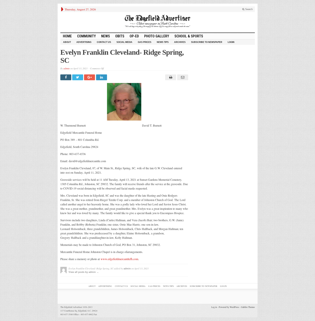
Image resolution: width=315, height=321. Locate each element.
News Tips (163, 42)
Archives (180, 42)
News (105, 36)
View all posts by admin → (84, 272)
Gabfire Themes (248, 306)
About (67, 42)
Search (248, 9)
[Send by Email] (182, 77)
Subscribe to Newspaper (206, 42)
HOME (67, 36)
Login (231, 42)
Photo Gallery (156, 36)
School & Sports (188, 36)
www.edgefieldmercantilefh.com (119, 259)
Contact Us (104, 42)
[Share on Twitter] (78, 77)
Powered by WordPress (229, 306)
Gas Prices (144, 42)
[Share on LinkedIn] (102, 77)
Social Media (124, 42)
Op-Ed (134, 36)
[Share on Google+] (90, 77)
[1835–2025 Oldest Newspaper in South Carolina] (157, 21)
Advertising (83, 42)
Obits (119, 36)
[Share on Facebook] (66, 77)
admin (66, 68)
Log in (214, 306)
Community (86, 36)
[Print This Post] (170, 77)
